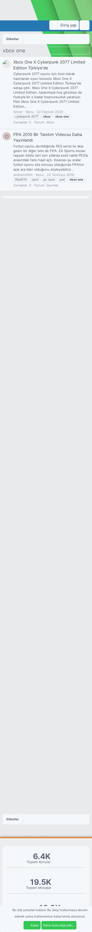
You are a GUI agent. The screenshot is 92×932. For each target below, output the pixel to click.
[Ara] (84, 25)
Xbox (50, 122)
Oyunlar (52, 185)
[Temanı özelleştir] (53, 25)
